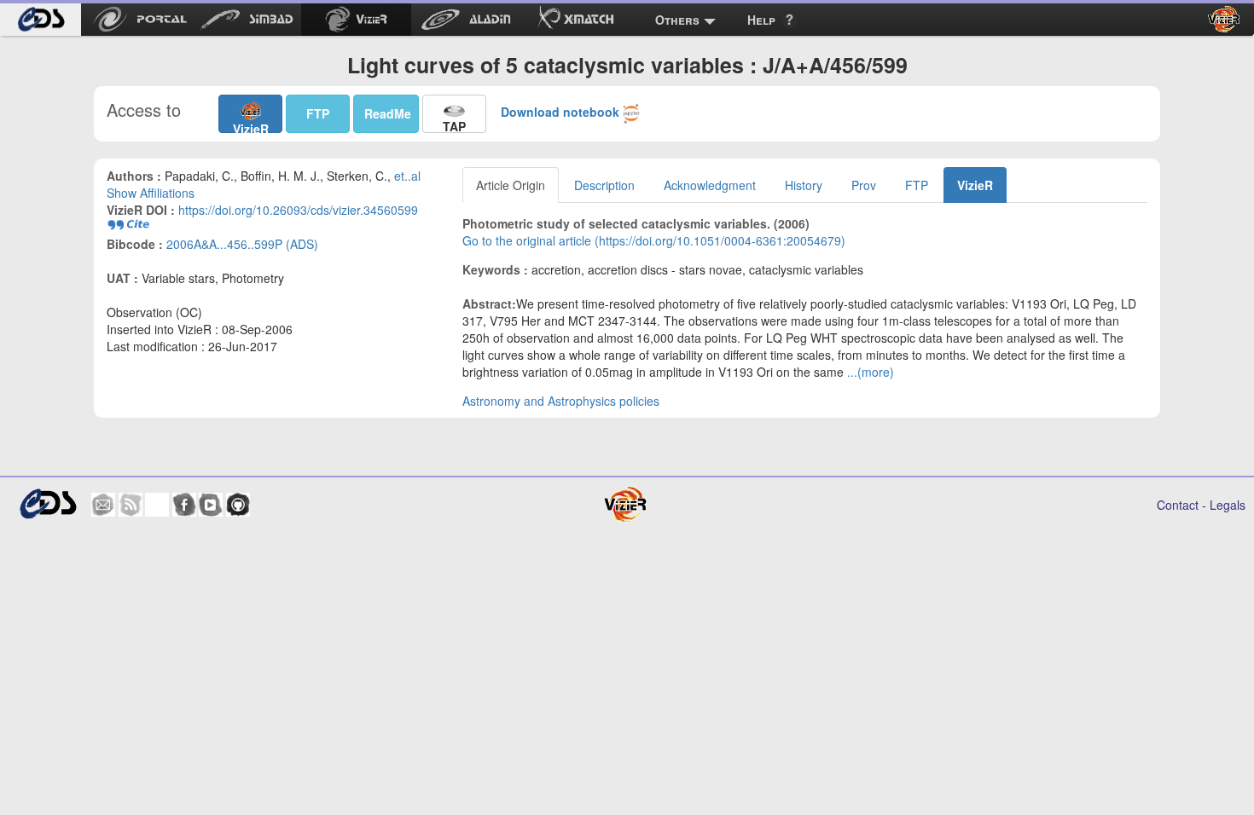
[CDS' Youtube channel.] (211, 505)
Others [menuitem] (677, 19)
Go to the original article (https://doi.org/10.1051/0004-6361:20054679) (653, 240)
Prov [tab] (863, 185)
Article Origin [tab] (510, 185)
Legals (1227, 504)
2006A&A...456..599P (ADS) (242, 243)
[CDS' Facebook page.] (184, 505)
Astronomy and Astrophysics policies (560, 400)
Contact (1178, 504)
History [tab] (803, 185)
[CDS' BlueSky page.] (157, 505)
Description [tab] (604, 185)
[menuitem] (40, 19)
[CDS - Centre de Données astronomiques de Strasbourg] (47, 504)
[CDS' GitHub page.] (238, 505)
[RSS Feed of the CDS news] (130, 505)
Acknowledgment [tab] (710, 185)
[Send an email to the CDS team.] (103, 505)
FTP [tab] (916, 185)
